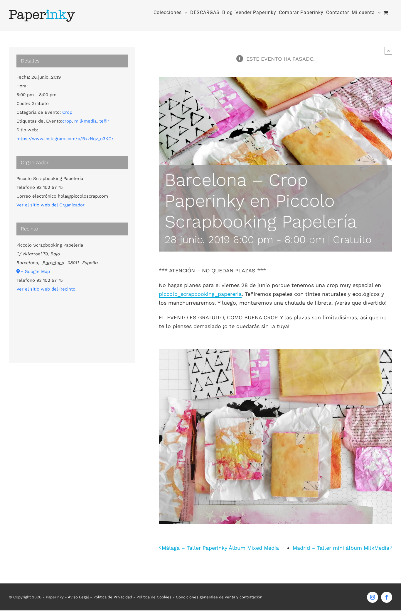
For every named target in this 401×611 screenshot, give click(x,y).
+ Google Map (35, 271)
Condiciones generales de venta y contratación (219, 597)
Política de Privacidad (112, 597)
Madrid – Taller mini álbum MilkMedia (341, 548)
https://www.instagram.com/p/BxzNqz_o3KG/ (65, 138)
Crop (67, 112)
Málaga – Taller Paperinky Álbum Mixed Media (220, 548)
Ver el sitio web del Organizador (50, 205)
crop (67, 121)
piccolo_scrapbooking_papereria (200, 294)
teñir (104, 121)
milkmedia (85, 121)
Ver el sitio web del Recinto (45, 289)
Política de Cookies (154, 597)
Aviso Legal (78, 597)
